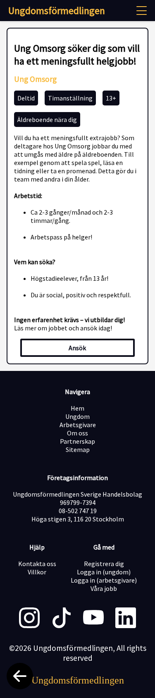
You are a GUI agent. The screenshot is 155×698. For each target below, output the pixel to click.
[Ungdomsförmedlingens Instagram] (29, 618)
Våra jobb (104, 588)
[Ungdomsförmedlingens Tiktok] (61, 618)
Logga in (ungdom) (104, 572)
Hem (77, 408)
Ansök (77, 348)
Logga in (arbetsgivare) (104, 580)
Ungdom (77, 416)
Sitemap (78, 449)
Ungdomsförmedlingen (56, 10)
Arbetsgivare (78, 425)
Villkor (37, 572)
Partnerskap (77, 441)
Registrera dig (104, 563)
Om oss (77, 433)
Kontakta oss (37, 563)
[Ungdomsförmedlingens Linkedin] (125, 618)
